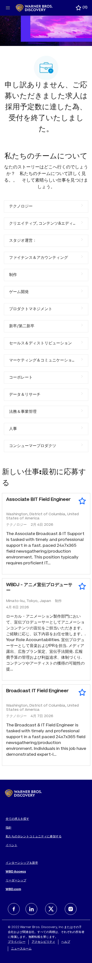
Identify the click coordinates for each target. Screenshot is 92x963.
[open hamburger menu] (8, 8)
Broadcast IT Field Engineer (37, 691)
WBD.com (13, 889)
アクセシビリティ (43, 942)
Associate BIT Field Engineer (38, 500)
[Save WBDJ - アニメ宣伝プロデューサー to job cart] (82, 586)
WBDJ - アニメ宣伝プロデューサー (39, 588)
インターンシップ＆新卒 (22, 863)
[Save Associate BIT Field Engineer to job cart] (82, 501)
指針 (9, 827)
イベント (11, 845)
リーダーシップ (16, 880)
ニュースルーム (21, 948)
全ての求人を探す (17, 819)
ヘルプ (65, 942)
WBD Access (16, 871)
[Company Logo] (34, 8)
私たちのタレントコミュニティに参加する (34, 836)
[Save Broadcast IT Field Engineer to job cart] (82, 692)
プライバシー (17, 942)
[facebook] (14, 909)
